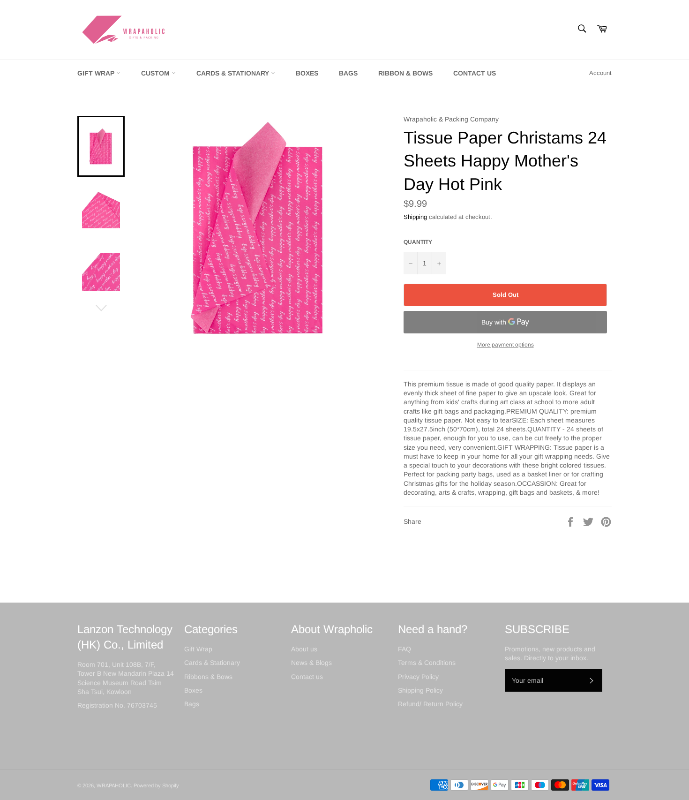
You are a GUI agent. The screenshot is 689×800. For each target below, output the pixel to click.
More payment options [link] (505, 344)
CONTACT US (474, 73)
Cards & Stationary (212, 662)
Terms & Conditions (427, 662)
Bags (191, 704)
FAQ (404, 649)
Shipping (415, 216)
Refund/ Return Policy (430, 704)
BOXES (307, 73)
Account (600, 72)
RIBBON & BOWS (405, 73)
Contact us (307, 676)
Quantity (418, 242)
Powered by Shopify (156, 785)
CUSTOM (156, 73)
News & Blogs (311, 662)
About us (304, 649)
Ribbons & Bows (208, 676)
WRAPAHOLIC (114, 785)
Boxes (193, 690)
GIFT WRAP (96, 73)
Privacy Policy (418, 676)
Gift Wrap (198, 649)
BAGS (348, 73)
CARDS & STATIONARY (233, 73)
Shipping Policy (420, 690)
